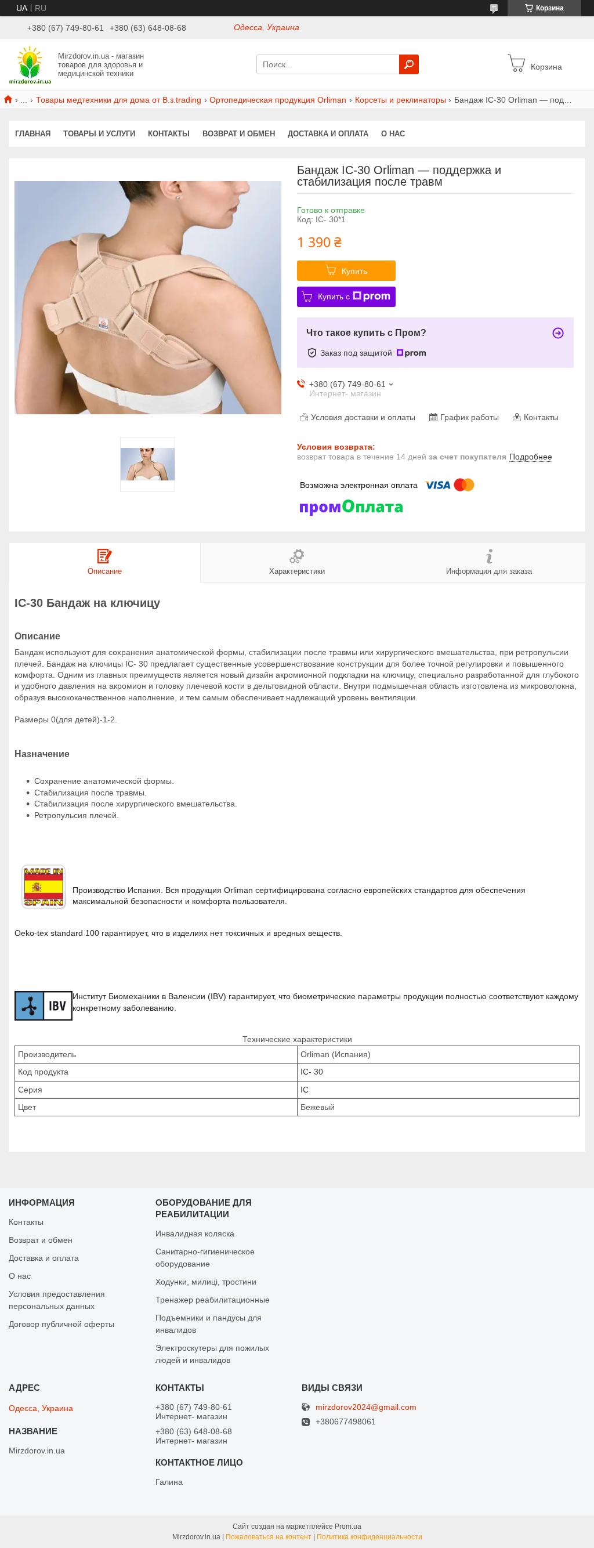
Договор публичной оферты (61, 1324)
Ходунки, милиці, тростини (205, 1281)
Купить (354, 271)
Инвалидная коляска (194, 1233)
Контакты (169, 133)
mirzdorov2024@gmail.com (366, 1407)
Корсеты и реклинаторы (400, 99)
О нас (393, 133)
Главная (32, 133)
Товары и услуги (99, 133)
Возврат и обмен (238, 133)
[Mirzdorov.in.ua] (30, 63)
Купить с (334, 296)
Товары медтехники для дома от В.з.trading (118, 99)
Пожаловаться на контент (269, 1537)
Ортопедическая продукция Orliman (277, 99)
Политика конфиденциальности (369, 1537)
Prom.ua (348, 1526)
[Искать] (409, 64)
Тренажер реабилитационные (212, 1299)
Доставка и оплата (328, 133)
